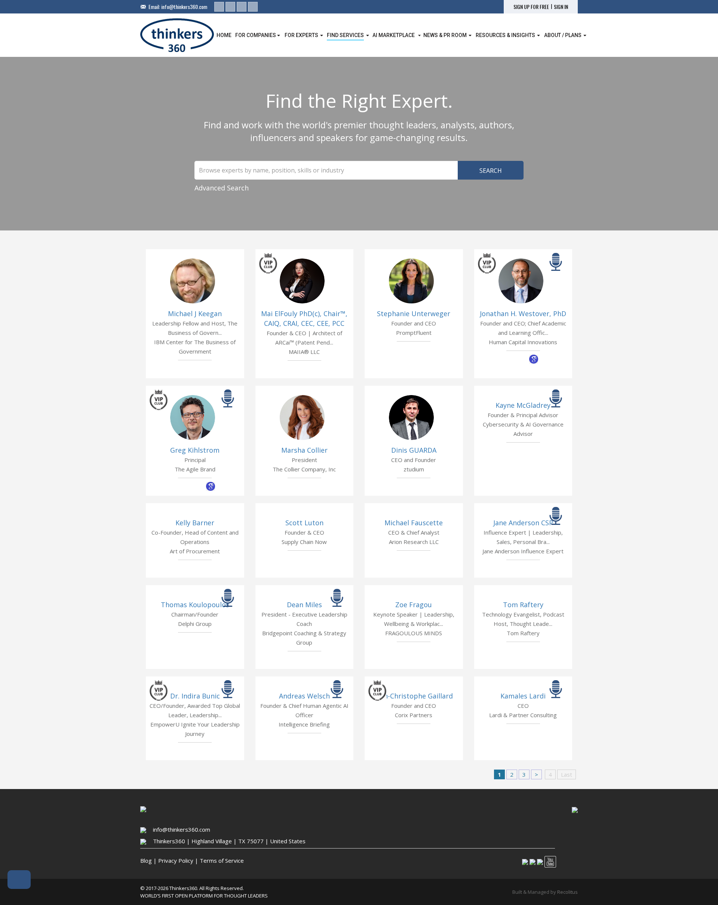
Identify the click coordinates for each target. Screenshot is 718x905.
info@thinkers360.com (184, 6)
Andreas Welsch (304, 695)
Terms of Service (222, 860)
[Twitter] (230, 7)
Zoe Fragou (413, 604)
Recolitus (567, 892)
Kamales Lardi (523, 695)
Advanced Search (221, 187)
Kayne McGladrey (522, 405)
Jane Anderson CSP (523, 522)
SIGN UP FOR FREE (531, 6)
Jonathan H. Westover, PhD (523, 313)
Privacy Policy (175, 860)
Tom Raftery (523, 604)
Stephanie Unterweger (413, 313)
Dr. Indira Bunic (195, 695)
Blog (146, 860)
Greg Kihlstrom (195, 450)
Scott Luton (304, 522)
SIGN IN (561, 6)
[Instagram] (241, 7)
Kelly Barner (194, 522)
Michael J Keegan (195, 313)
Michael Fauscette (413, 522)
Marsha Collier (304, 450)
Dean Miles (304, 604)
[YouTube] (253, 7)
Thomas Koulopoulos (195, 604)
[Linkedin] (219, 7)
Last (566, 774)
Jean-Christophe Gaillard (413, 695)
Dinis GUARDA (413, 450)
